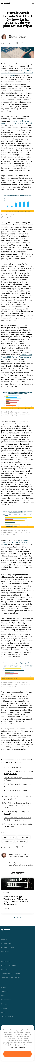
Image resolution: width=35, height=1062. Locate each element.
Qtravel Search (6, 943)
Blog (2, 996)
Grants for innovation (8, 965)
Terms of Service (7, 1016)
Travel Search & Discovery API (11, 973)
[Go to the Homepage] (5, 3)
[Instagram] (22, 43)
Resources (5, 951)
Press (3, 1012)
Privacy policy (6, 1000)
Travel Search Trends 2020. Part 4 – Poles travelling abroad (16, 357)
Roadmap (4, 969)
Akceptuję (17, 1054)
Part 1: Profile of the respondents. (17, 768)
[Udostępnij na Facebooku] (12, 43)
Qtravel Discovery (7, 947)
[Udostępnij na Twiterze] (17, 43)
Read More (6, 908)
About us (4, 991)
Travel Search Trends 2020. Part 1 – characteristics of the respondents (17, 73)
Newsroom (5, 1004)
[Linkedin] (9, 43)
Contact (4, 1008)
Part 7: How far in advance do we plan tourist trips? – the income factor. (17, 805)
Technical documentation (10, 978)
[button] (14, 917)
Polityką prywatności (17, 1047)
